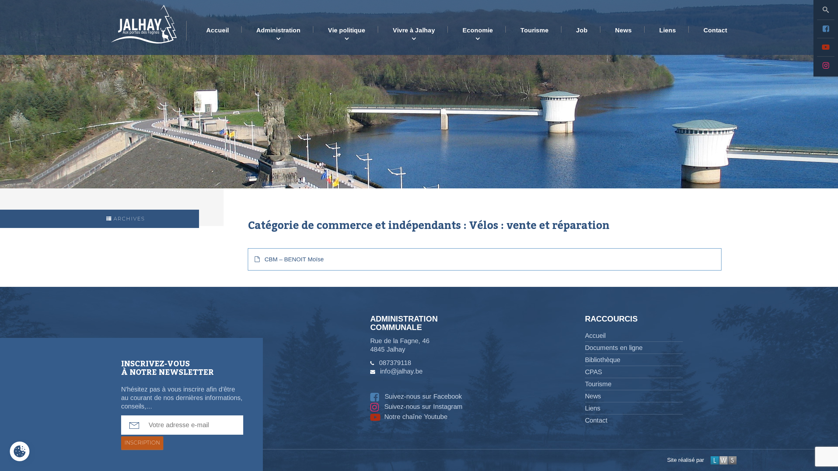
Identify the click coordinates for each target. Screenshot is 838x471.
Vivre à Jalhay (414, 30)
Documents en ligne (614, 347)
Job (582, 30)
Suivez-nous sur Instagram (422, 406)
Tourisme (534, 30)
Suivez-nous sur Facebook (422, 396)
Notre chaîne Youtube (414, 416)
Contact (715, 30)
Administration (278, 30)
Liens (667, 30)
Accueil (217, 30)
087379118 (395, 362)
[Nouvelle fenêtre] (825, 29)
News (623, 30)
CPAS (593, 371)
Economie (478, 30)
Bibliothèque (602, 359)
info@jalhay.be (401, 371)
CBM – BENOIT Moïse (294, 259)
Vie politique (346, 30)
